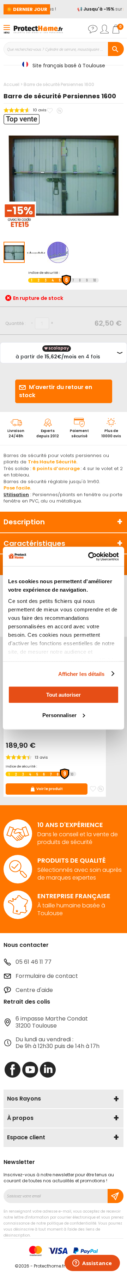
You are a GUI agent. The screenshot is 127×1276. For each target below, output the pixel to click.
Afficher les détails (81, 674)
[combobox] (63, 49)
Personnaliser (59, 715)
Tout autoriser (63, 695)
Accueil (11, 84)
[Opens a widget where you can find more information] (92, 1263)
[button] (36, 252)
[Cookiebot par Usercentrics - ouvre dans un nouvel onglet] (89, 556)
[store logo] (38, 29)
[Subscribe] (115, 1196)
